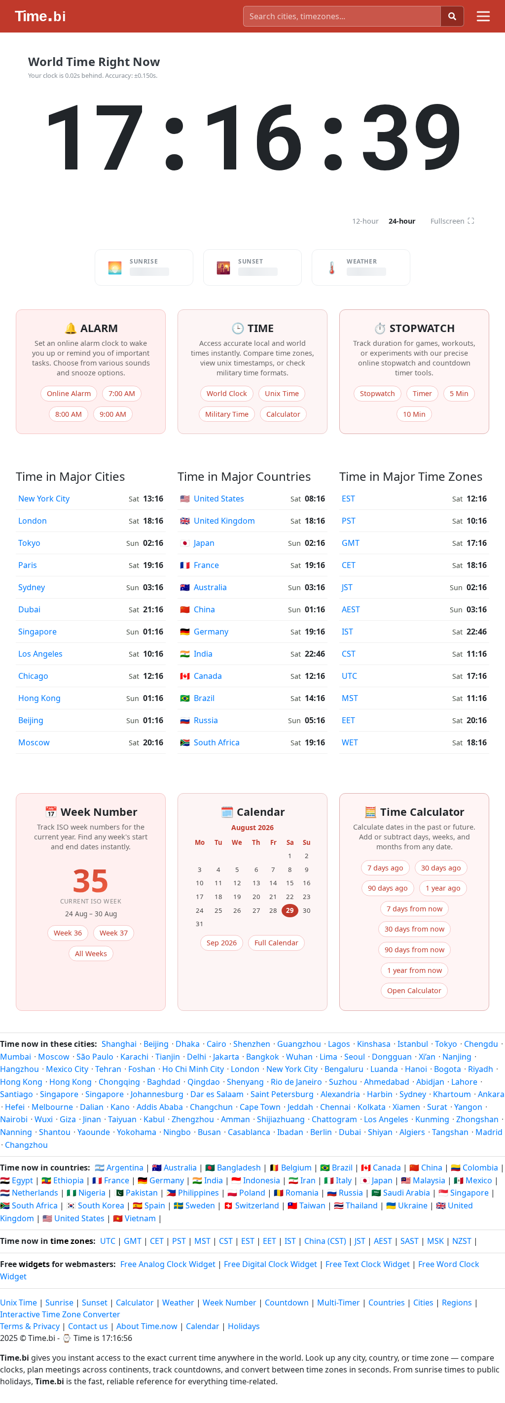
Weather (178, 1302)
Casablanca (249, 1132)
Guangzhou (299, 1043)
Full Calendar (276, 942)
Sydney (31, 587)
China (197, 609)
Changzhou (26, 1144)
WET (350, 742)
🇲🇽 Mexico (473, 1180)
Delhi (196, 1056)
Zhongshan (477, 1119)
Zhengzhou (193, 1119)
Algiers (412, 1132)
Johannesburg (157, 1094)
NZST (461, 1241)
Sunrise (59, 1302)
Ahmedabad (386, 1081)
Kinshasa (374, 1043)
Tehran (108, 1069)
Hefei (15, 1107)
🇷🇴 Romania (296, 1192)
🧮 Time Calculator (414, 811)
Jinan (92, 1119)
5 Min (459, 393)
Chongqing (119, 1081)
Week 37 (114, 932)
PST (349, 520)
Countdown (287, 1302)
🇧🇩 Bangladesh (233, 1167)
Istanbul (412, 1043)
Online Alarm (69, 393)
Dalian (92, 1107)
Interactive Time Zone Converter (60, 1314)
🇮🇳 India (207, 1180)
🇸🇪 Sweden (194, 1205)
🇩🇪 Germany (161, 1180)
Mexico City (67, 1069)
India (196, 653)
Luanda (384, 1069)
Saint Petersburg (282, 1094)
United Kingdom (217, 520)
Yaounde (93, 1132)
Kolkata (372, 1107)
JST (347, 587)
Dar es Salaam (217, 1094)
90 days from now (414, 949)
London (32, 520)
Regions (457, 1302)
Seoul (354, 1056)
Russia (199, 720)
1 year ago (443, 888)
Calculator (283, 414)
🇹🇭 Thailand (356, 1205)
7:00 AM (121, 393)
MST (350, 698)
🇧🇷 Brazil (336, 1167)
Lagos (339, 1043)
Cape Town (260, 1107)
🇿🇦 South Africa (29, 1205)
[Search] (452, 16)
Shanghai (119, 1043)
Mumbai (15, 1056)
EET (348, 720)
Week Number (229, 1302)
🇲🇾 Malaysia (423, 1180)
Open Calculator (414, 990)
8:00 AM (68, 414)
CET (349, 565)
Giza (68, 1119)
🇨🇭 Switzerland (251, 1205)
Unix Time (282, 393)
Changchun (211, 1107)
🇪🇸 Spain (149, 1205)
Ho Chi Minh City (193, 1069)
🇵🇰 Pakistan (136, 1192)
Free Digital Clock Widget (270, 1264)
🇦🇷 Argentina (119, 1167)
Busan (209, 1132)
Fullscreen (452, 220)
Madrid (489, 1132)
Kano (120, 1107)
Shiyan (380, 1132)
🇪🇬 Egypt (16, 1180)
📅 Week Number (91, 811)
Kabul (154, 1119)
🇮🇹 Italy (338, 1180)
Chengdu (481, 1043)
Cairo (216, 1043)
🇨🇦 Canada (381, 1167)
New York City (44, 498)
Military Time (227, 414)
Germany (204, 631)
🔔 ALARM (91, 328)
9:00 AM (113, 414)
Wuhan (299, 1056)
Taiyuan (122, 1119)
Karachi (134, 1056)
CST (349, 653)
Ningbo (177, 1132)
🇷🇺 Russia (345, 1192)
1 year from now (414, 970)
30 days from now (414, 929)
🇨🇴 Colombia (474, 1167)
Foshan (141, 1069)
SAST (409, 1241)
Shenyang (245, 1081)
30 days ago (441, 867)
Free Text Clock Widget (367, 1264)
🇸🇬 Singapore (463, 1192)
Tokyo (29, 542)
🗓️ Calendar (252, 811)
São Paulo (94, 1056)
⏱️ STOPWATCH (414, 328)
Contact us (88, 1326)
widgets (34, 1264)
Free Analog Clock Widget (168, 1264)
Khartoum (452, 1094)
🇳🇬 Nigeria (86, 1192)
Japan (197, 542)
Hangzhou (19, 1069)
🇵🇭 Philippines (192, 1192)
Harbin (380, 1094)
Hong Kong (39, 698)
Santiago (16, 1094)
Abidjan (430, 1081)
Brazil (197, 698)
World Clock (227, 393)
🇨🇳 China (425, 1167)
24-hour (402, 221)
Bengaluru (344, 1069)
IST (347, 631)
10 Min (414, 414)
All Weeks (91, 953)
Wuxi (44, 1119)
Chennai (335, 1107)
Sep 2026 (222, 942)
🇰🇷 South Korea (95, 1205)
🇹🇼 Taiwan (306, 1205)
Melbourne (52, 1107)
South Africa (210, 742)
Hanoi (416, 1069)
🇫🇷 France (110, 1180)
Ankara (491, 1094)
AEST (351, 609)
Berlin (321, 1132)
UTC (349, 675)
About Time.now (147, 1326)
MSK (435, 1241)
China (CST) (325, 1241)
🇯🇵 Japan (376, 1180)
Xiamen (406, 1107)
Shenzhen (251, 1043)
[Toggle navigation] (483, 16)
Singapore (37, 631)
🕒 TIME (252, 328)
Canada (201, 675)
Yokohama (136, 1132)
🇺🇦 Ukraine (407, 1205)
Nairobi (14, 1119)
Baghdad (163, 1081)
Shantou (55, 1132)
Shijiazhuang (281, 1119)
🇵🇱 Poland (246, 1192)
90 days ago (388, 888)
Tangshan (450, 1132)
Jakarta (226, 1056)
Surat (437, 1107)
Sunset (95, 1302)
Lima (328, 1056)
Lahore (464, 1081)
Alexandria (340, 1094)
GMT (351, 542)
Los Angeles (40, 653)
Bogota (447, 1069)
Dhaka (188, 1043)
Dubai (29, 609)
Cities (423, 1302)
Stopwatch (377, 393)
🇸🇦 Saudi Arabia (400, 1192)
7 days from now (414, 908)
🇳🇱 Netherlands (29, 1192)
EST (348, 498)
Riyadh (480, 1069)
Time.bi (41, 1338)
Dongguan (392, 1056)
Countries (386, 1302)
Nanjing (456, 1056)
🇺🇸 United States (73, 1218)
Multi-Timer (338, 1302)
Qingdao (203, 1081)
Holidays (244, 1326)
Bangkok (262, 1056)
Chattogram (334, 1119)
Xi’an (427, 1056)
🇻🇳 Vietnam (134, 1218)
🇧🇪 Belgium (290, 1167)
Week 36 (68, 932)
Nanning (16, 1132)
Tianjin (167, 1056)
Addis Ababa (160, 1107)
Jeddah (300, 1107)
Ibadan (290, 1132)
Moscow (34, 742)
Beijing (30, 720)
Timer (422, 393)
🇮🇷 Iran (302, 1180)
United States (212, 498)
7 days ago (385, 867)
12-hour (365, 221)
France (199, 565)
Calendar (202, 1326)
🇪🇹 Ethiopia (62, 1180)
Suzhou (343, 1081)
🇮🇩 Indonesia (255, 1180)
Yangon (468, 1107)
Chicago (33, 675)
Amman (235, 1119)
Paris (27, 565)
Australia (203, 587)
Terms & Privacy (30, 1326)
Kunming (432, 1119)
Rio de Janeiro (296, 1081)
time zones (71, 1241)
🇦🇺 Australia (174, 1167)
